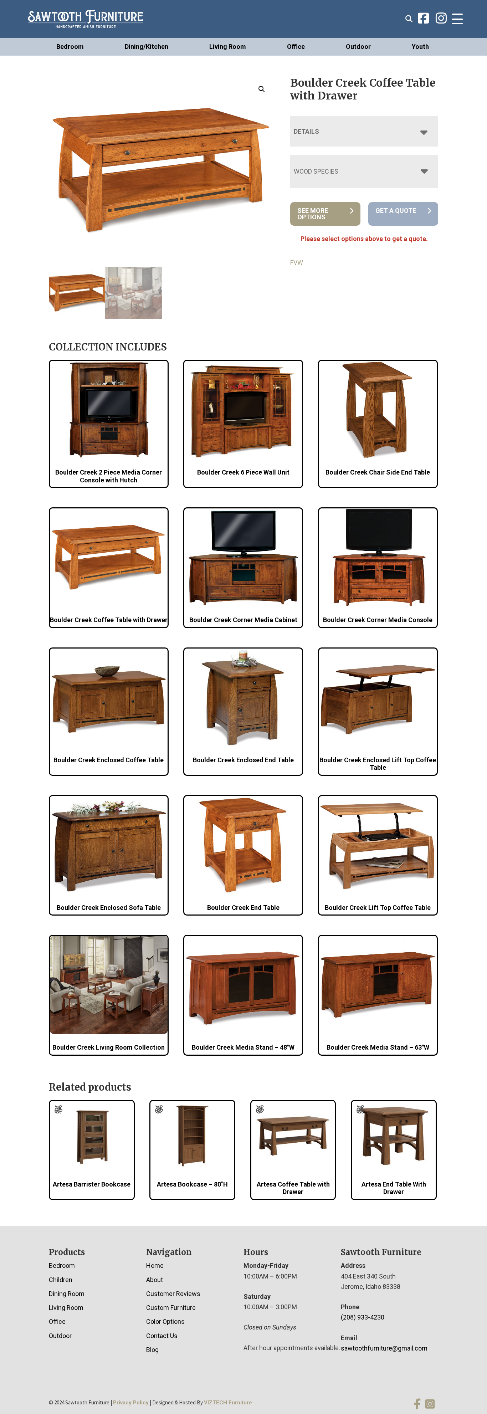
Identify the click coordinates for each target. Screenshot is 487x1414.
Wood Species (316, 171)
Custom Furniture (171, 1307)
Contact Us (162, 1335)
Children (60, 1280)
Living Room (227, 46)
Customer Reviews (173, 1293)
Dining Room (66, 1293)
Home (155, 1265)
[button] (261, 89)
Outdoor (358, 46)
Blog (152, 1349)
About (154, 1280)
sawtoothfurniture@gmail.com (384, 1348)
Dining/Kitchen (146, 46)
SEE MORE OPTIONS (312, 214)
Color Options (165, 1321)
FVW (296, 262)
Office (296, 46)
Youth (420, 46)
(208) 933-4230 (362, 1317)
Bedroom (70, 46)
